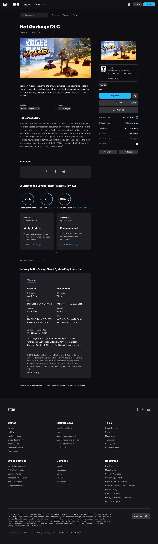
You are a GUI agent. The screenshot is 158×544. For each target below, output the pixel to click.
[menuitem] (56, 15)
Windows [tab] (31, 280)
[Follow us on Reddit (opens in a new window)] (63, 172)
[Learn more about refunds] (137, 123)
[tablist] (55, 280)
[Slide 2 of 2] (56, 252)
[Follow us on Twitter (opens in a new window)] (47, 172)
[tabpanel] (55, 303)
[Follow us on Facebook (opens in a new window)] (55, 172)
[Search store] (22, 15)
